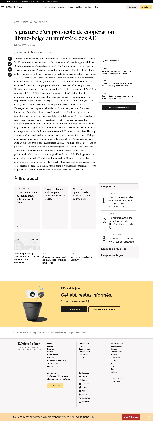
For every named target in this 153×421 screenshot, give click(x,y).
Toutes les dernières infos (119, 108)
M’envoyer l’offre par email (104, 309)
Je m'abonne (131, 416)
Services (50, 358)
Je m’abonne (74, 309)
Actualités (21, 22)
